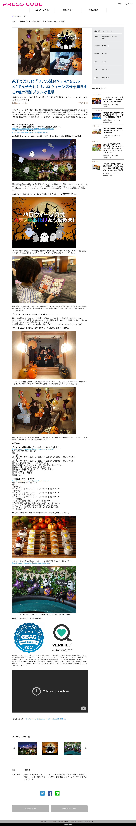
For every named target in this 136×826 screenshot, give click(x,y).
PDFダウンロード (30, 808)
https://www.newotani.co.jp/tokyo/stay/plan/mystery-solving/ (33, 129)
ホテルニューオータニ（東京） (35, 774)
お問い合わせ (89, 822)
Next (85, 748)
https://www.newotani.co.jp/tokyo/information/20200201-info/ (45, 719)
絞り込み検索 (93, 10)
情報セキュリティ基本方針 (48, 822)
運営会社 (80, 822)
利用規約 (73, 822)
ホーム (14, 16)
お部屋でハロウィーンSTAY (44, 777)
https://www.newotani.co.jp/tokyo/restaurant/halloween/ (31, 563)
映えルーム (30, 779)
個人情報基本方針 (63, 822)
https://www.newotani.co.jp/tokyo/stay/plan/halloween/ (30, 132)
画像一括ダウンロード (69, 808)
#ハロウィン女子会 (80, 777)
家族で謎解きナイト (63, 777)
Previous (14, 748)
